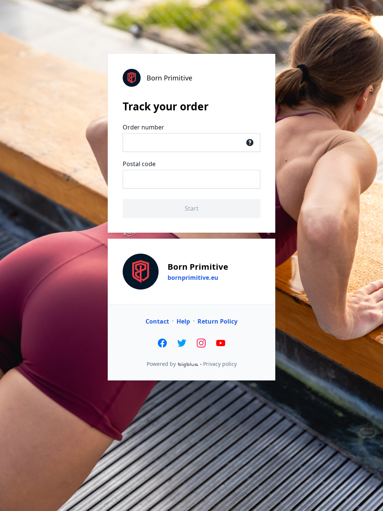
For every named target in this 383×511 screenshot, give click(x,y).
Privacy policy (220, 363)
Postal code (139, 164)
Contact (157, 321)
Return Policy (217, 321)
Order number (143, 127)
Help (183, 321)
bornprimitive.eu (193, 277)
